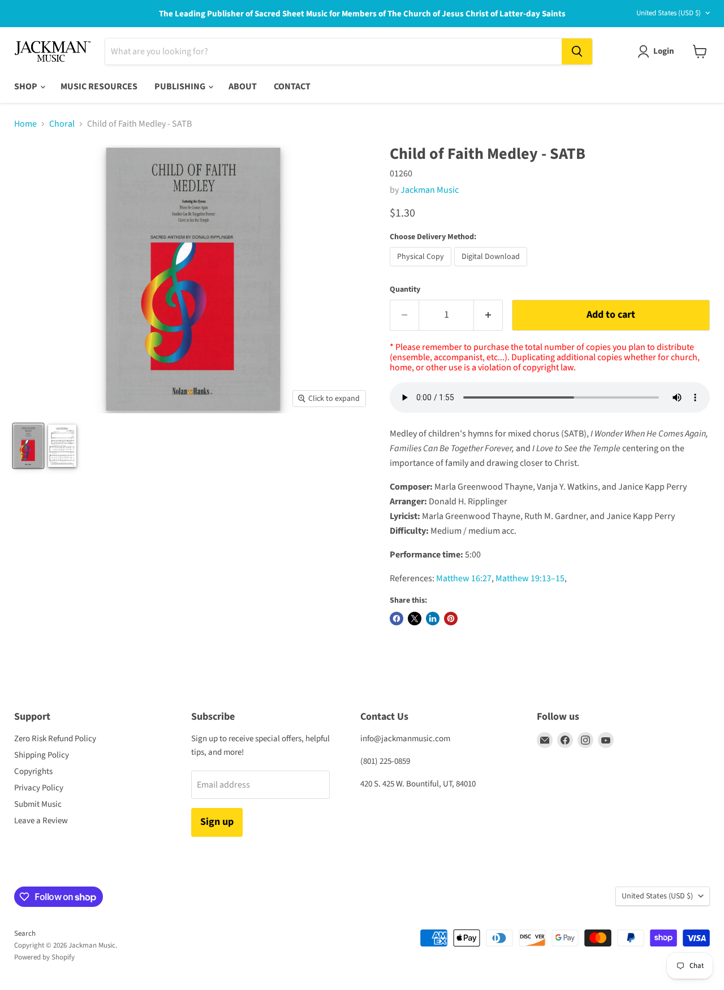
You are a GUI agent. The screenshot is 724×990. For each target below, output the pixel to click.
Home (25, 124)
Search (25, 933)
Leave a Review (41, 821)
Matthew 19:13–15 (529, 578)
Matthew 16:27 (464, 578)
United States (668, 13)
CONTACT (292, 86)
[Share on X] (414, 618)
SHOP (26, 86)
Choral (62, 124)
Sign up (217, 822)
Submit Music (38, 804)
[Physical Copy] (422, 269)
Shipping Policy (41, 755)
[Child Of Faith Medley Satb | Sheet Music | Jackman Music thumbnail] (62, 445)
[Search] (577, 51)
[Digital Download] (492, 269)
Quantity (405, 289)
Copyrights (33, 771)
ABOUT (243, 86)
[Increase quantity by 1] (488, 315)
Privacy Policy (38, 788)
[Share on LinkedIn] (432, 618)
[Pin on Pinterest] (451, 618)
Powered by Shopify (44, 957)
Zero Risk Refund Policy (55, 739)
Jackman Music (429, 190)
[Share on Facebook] (396, 618)
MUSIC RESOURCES (99, 86)
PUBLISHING (180, 86)
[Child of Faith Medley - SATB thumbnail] (28, 445)
